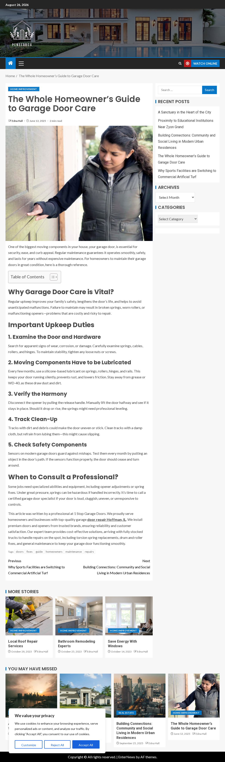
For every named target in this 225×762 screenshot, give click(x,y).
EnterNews (126, 757)
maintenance (73, 551)
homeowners (54, 551)
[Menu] (20, 63)
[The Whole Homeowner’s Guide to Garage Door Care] (194, 696)
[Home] (10, 63)
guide (39, 551)
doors (20, 551)
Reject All (57, 745)
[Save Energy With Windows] (128, 615)
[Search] (180, 63)
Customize (28, 745)
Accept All (86, 745)
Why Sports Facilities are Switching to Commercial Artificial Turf (36, 567)
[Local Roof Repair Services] (29, 615)
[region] (57, 730)
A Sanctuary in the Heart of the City (184, 112)
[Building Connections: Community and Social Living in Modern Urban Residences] (139, 696)
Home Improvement (23, 89)
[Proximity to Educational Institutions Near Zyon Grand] (85, 696)
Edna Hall (17, 120)
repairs (89, 551)
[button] (20, 63)
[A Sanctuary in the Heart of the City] (31, 696)
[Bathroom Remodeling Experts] (79, 615)
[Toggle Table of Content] (51, 277)
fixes (30, 551)
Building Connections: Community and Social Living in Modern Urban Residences (116, 567)
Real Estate (126, 712)
